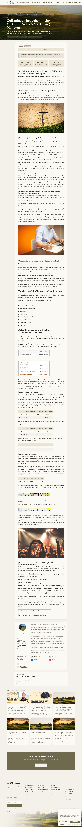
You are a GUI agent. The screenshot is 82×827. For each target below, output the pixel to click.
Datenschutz (53, 794)
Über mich (53, 785)
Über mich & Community (67, 2)
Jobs (80, 2)
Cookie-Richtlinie (22, 823)
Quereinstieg (41, 791)
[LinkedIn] (66, 784)
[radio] (17, 681)
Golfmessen (33, 154)
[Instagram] (64, 784)
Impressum (53, 791)
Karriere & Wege (41, 787)
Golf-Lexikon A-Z (29, 791)
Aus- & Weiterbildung (43, 789)
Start (17, 2)
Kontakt (39, 794)
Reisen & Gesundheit (55, 789)
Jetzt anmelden (14, 805)
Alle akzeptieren (75, 821)
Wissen (58, 2)
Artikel (75, 2)
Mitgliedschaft (32, 271)
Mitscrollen (21, 46)
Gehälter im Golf (29, 789)
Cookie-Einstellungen (34, 823)
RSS (27, 823)
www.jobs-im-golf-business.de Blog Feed (32, 615)
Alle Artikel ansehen (41, 765)
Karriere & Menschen (24, 2)
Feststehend (28, 46)
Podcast (27, 794)
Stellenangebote (41, 785)
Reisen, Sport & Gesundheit (48, 2)
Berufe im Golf (28, 787)
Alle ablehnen (64, 821)
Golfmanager (31, 140)
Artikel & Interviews (29, 785)
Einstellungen (62, 824)
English (12, 821)
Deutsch (8, 821)
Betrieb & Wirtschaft (35, 2)
